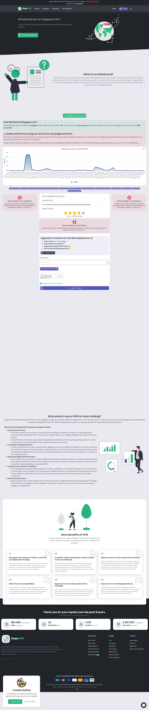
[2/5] (70, 213)
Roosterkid (67, 687)
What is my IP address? (137, 649)
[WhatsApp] (19, 659)
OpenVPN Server (93, 646)
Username (44, 258)
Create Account (29, 35)
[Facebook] (5, 659)
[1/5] (65, 213)
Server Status (134, 640)
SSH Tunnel (91, 640)
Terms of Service (114, 655)
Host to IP (132, 643)
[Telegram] (13, 659)
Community (66, 9)
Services (45, 9)
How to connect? (114, 657)
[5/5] (83, 213)
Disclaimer (112, 646)
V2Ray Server (93, 655)
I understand (15, 701)
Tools (114, 9)
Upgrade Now (49, 253)
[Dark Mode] (130, 9)
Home (37, 9)
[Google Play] (2, 659)
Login (125, 9)
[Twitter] (8, 659)
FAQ (110, 640)
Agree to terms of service (52, 283)
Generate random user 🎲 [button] (49, 269)
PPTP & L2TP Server (93, 649)
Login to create (76, 288)
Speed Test (133, 646)
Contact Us (112, 643)
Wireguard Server (93, 652)
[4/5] (79, 213)
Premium (55, 9)
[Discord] (16, 659)
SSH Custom (92, 643)
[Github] (10, 659)
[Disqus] (74, 329)
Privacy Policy (29, 701)
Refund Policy (113, 652)
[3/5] (74, 213)
